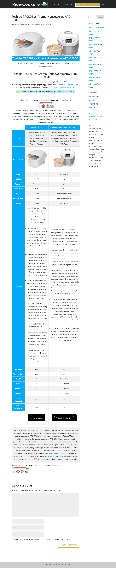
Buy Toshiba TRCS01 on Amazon (36, 417)
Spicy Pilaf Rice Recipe (96, 27)
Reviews (68, 5)
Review (90, 108)
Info (89, 100)
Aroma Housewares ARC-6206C (63, 88)
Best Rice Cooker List (87, 5)
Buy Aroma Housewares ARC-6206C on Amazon (64, 417)
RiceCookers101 (19, 25)
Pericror (66, 565)
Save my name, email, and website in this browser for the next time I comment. (43, 539)
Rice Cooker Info (41, 5)
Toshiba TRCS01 (63, 82)
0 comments (47, 25)
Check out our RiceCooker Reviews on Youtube (95, 117)
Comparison (38, 25)
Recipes (58, 5)
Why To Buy (24, 5)
